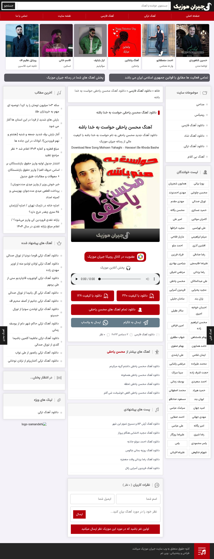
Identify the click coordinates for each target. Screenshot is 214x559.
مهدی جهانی (199, 417)
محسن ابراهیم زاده (199, 325)
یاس (177, 443)
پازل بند (199, 299)
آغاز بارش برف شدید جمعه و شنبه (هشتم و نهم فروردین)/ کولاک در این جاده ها (33, 137)
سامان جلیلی (177, 299)
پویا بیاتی (199, 184)
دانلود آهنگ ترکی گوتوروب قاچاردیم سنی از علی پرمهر (33, 281)
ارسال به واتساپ (91, 322)
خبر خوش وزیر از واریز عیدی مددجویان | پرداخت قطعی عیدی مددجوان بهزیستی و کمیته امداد (34, 191)
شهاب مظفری (177, 337)
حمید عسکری (198, 210)
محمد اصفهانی (177, 390)
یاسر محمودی (199, 443)
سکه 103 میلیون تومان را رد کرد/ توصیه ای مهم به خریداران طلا (33, 108)
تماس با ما (21, 16)
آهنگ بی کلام (196, 157)
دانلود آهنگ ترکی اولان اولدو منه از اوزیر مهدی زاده (35, 267)
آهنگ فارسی (107, 16)
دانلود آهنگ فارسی (140, 91)
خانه (157, 91)
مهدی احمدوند (177, 193)
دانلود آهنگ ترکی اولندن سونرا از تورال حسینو (36, 312)
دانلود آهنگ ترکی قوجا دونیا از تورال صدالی (32, 255)
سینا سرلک (177, 373)
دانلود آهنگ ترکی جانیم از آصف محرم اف (34, 301)
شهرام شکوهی (199, 452)
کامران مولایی (199, 219)
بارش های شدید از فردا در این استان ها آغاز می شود (33, 123)
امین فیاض (177, 326)
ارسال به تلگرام (132, 322)
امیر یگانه (199, 426)
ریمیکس (199, 115)
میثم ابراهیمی (199, 237)
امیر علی (177, 219)
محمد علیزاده (199, 364)
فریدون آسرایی (177, 290)
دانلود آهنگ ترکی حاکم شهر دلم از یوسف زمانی (34, 326)
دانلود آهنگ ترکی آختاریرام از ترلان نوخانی (33, 361)
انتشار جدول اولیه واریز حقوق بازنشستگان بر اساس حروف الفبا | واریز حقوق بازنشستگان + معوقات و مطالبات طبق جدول (33, 170)
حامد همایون (199, 346)
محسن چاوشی (199, 193)
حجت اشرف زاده (199, 373)
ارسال (79, 514)
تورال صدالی (199, 201)
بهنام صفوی (177, 346)
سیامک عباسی (177, 408)
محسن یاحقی (177, 281)
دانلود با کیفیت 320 (135, 295)
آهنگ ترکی (149, 16)
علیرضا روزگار (177, 435)
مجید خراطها (177, 228)
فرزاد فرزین (177, 255)
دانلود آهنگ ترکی (194, 146)
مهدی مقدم (177, 201)
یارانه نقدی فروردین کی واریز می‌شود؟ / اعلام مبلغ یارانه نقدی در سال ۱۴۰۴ (35, 223)
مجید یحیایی (198, 290)
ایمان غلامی (199, 355)
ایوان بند (199, 399)
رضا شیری (199, 435)
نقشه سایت (64, 16)
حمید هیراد (199, 390)
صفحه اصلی (193, 16)
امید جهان (199, 408)
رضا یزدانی (199, 272)
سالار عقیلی (177, 311)
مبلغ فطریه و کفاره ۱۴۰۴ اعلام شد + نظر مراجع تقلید (35, 152)
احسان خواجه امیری (198, 311)
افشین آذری (198, 246)
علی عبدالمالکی (199, 281)
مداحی (200, 104)
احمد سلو (177, 246)
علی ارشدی (177, 355)
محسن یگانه (177, 210)
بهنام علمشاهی (199, 337)
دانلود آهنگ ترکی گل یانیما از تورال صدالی (33, 293)
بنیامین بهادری (177, 263)
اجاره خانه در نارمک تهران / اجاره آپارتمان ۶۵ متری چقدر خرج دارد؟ (34, 208)
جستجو (8, 6)
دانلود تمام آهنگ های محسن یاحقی (112, 309)
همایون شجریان (177, 184)
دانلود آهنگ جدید (146, 135)
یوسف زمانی (177, 382)
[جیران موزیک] (193, 6)
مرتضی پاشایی (177, 364)
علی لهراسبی (199, 228)
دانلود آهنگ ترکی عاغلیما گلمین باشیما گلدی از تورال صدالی (36, 341)
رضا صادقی (199, 255)
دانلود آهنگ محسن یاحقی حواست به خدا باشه (126, 112)
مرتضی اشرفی (177, 272)
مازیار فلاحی (177, 237)
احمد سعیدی (198, 382)
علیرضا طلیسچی (199, 263)
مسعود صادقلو (177, 399)
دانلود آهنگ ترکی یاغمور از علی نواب (37, 353)
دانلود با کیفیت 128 (89, 295)
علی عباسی (177, 426)
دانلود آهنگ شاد (194, 136)
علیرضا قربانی (177, 452)
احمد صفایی (177, 417)
